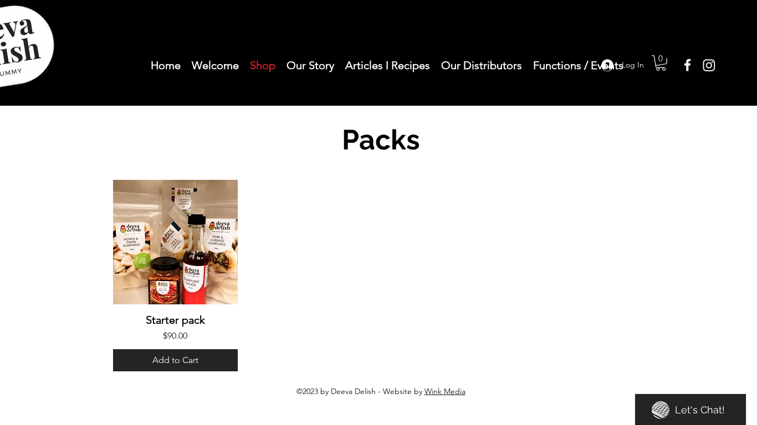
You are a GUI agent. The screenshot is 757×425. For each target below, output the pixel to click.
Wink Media (445, 391)
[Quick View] (175, 242)
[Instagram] (709, 65)
